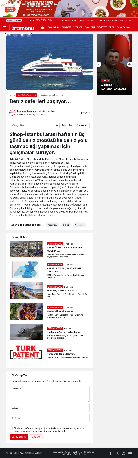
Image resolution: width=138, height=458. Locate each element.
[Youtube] (130, 453)
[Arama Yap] (15, 34)
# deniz (66, 225)
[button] (22, 34)
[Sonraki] (27, 20)
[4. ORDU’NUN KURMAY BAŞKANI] (114, 64)
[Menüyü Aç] (4, 27)
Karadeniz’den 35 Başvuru (61, 354)
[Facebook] (110, 453)
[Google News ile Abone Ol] (19, 125)
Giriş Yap (36, 437)
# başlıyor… (52, 225)
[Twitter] (117, 453)
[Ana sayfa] (42, 27)
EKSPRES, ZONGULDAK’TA (61, 290)
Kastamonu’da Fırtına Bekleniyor (64, 332)
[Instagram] (123, 453)
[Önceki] (24, 20)
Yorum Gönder (19, 437)
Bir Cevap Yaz (19, 375)
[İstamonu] (23, 27)
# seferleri (79, 225)
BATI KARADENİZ (55, 244)
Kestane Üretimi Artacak (60, 311)
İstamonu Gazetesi (26, 111)
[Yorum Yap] (57, 125)
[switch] (7, 34)
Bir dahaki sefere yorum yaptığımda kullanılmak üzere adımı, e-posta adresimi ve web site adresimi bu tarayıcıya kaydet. (49, 429)
